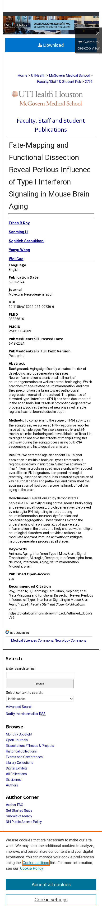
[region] (51, 871)
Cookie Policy (31, 868)
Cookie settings (36, 863)
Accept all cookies (51, 884)
